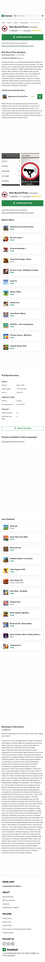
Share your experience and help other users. (18, 46)
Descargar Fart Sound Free (11, 442)
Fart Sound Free (23, 26)
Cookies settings (8, 933)
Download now (24, 37)
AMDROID (7, 730)
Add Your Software (9, 900)
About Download (8, 897)
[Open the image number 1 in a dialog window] (30, 169)
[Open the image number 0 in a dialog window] (11, 169)
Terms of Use (7, 922)
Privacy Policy (7, 918)
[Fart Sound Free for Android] (5, 29)
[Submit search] (15, 16)
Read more (20, 58)
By (13, 30)
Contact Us (6, 904)
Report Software (24, 428)
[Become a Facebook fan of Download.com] (4, 943)
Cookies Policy (7, 925)
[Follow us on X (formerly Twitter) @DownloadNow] (8, 943)
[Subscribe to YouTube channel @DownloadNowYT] (12, 943)
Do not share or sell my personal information (17, 929)
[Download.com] (7, 16)
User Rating (27, 30)
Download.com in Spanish (11, 907)
